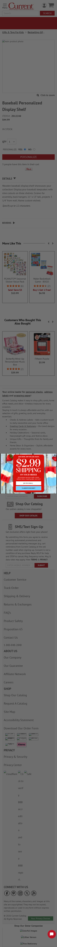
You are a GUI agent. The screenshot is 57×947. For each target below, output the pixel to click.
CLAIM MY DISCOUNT (28, 488)
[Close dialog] (55, 455)
